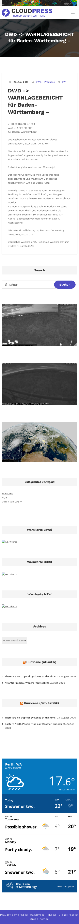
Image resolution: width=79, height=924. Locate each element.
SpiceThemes (39, 919)
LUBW (18, 501)
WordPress (37, 914)
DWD (38, 82)
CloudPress (66, 914)
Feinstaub (7, 493)
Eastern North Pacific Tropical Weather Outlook (33, 724)
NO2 (4, 497)
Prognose (49, 82)
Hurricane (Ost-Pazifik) (41, 703)
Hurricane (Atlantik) (41, 662)
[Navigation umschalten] (73, 12)
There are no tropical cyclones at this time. (30, 676)
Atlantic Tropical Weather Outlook (25, 682)
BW (64, 82)
